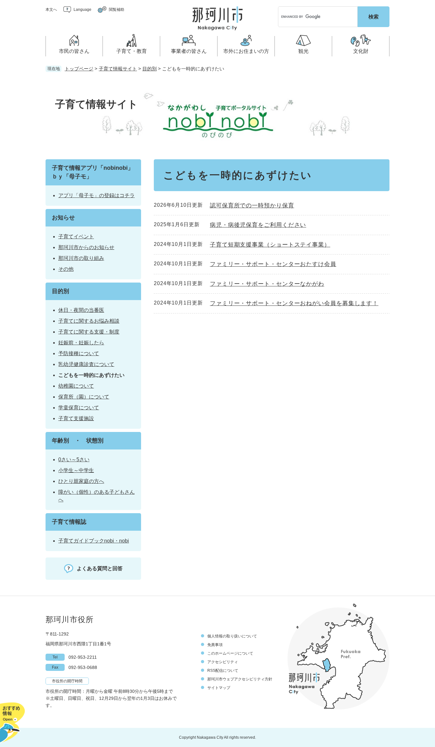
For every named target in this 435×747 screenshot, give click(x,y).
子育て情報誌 (69, 522)
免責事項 (215, 645)
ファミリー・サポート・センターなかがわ (267, 284)
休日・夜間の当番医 (81, 310)
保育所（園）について (83, 396)
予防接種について (78, 353)
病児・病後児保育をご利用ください (258, 225)
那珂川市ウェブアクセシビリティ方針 (239, 679)
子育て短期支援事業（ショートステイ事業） (270, 244)
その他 (66, 269)
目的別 (149, 68)
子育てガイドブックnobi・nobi (93, 540)
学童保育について (78, 407)
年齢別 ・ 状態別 (77, 440)
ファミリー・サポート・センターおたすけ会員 (273, 264)
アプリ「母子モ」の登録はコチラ (96, 195)
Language (82, 9)
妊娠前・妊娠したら (81, 342)
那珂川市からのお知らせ (86, 247)
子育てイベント (76, 236)
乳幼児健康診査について (86, 364)
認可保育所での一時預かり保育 (252, 205)
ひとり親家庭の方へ (81, 481)
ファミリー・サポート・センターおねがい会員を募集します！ (294, 303)
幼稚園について (76, 386)
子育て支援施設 (76, 418)
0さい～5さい (73, 459)
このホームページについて (230, 653)
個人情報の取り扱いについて (232, 636)
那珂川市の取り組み (81, 258)
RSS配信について (222, 670)
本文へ (51, 9)
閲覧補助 (116, 9)
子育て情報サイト (118, 68)
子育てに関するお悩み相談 (88, 321)
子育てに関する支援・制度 (88, 331)
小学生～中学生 (76, 470)
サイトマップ (218, 688)
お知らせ (63, 217)
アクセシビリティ (222, 662)
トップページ (79, 68)
